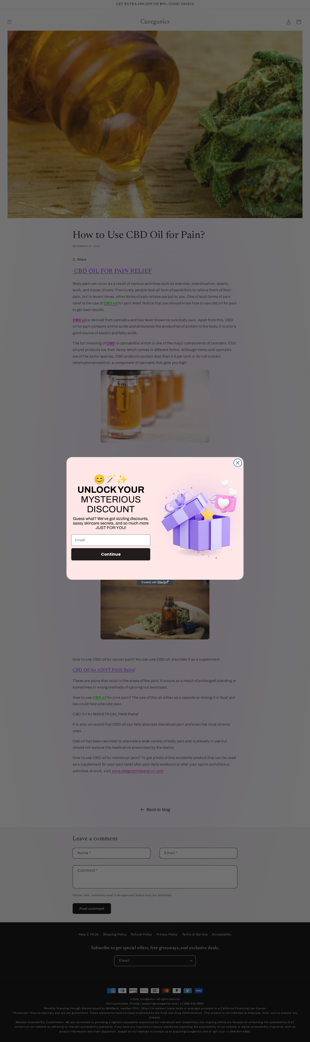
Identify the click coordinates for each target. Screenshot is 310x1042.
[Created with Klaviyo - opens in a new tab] (155, 582)
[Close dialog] (238, 463)
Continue (111, 554)
